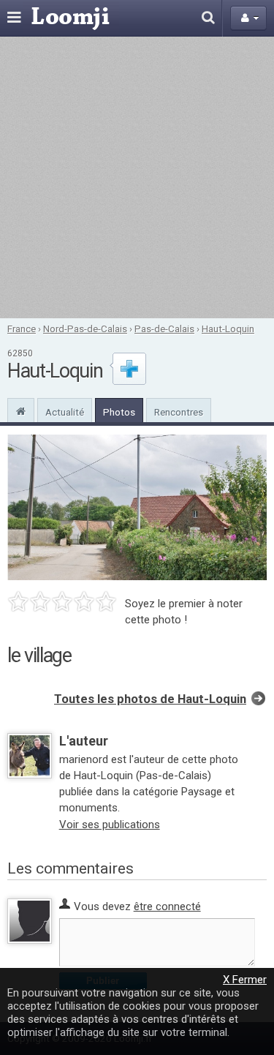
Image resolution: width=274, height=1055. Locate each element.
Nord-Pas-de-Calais (85, 328)
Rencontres (178, 412)
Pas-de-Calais (164, 328)
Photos (119, 412)
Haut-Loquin (228, 328)
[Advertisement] (137, 177)
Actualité (64, 412)
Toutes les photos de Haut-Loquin (150, 699)
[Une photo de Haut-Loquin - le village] (137, 507)
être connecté (167, 906)
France (21, 328)
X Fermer (245, 979)
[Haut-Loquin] (21, 410)
